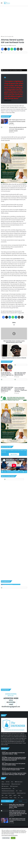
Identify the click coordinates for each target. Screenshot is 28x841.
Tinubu (11, 797)
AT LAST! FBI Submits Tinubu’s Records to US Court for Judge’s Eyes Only (7, 374)
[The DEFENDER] (6, 3)
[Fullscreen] (25, 471)
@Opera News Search (6, 784)
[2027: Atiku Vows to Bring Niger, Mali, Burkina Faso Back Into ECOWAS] (21, 367)
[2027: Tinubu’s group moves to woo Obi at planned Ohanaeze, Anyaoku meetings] (4, 121)
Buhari (20, 790)
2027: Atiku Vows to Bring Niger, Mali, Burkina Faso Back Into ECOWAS (20, 374)
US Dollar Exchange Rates (8, 584)
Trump (15, 797)
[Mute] (23, 471)
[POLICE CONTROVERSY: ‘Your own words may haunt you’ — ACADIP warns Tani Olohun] (21, 382)
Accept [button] (13, 837)
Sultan (19, 795)
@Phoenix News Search (16, 784)
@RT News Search (5, 786)
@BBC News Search (18, 781)
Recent (7, 801)
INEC (3, 795)
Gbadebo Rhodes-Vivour (21, 793)
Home (3, 36)
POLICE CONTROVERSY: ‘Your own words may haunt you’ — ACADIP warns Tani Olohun (21, 389)
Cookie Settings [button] (6, 837)
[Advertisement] (14, 21)
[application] (14, 465)
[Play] (2, 471)
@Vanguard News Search (6, 788)
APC (17, 790)
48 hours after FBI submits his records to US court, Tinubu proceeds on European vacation (17, 129)
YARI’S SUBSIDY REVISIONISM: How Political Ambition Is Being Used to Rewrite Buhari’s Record (7, 389)
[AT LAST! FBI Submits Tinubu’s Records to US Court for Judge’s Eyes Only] (7, 367)
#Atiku (3, 781)
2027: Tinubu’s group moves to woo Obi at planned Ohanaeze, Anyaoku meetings (17, 121)
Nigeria (15, 795)
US (18, 797)
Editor (14, 322)
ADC (13, 788)
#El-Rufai (7, 781)
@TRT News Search (14, 786)
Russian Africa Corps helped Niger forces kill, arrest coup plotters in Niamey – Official (16, 806)
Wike (22, 797)
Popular (20, 801)
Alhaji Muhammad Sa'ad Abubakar (8, 790)
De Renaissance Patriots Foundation (8, 793)
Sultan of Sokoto (5, 797)
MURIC (10, 795)
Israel (6, 795)
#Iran (12, 781)
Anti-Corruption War (9, 36)
